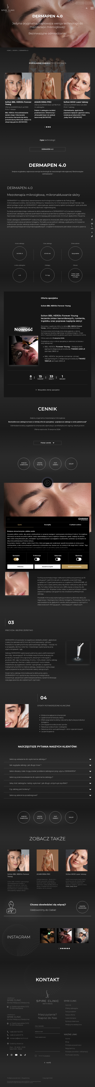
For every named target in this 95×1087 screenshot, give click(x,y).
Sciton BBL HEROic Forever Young (18, 875)
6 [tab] (67, 948)
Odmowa (20, 566)
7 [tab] (69, 948)
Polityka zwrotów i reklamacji (76, 1052)
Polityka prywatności (73, 1045)
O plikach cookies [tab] (75, 524)
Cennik (68, 1005)
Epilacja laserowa (72, 1021)
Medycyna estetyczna (73, 1024)
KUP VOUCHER (80, 3)
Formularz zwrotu (72, 1055)
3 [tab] (48, 127)
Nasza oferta (70, 1015)
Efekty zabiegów (71, 1008)
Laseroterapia (70, 1018)
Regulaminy (70, 1048)
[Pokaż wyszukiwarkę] (86, 8)
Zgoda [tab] (20, 524)
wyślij (48, 1062)
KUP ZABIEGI (89, 3)
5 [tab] (65, 948)
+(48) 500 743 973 (16, 1032)
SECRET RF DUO (71, 102)
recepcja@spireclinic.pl (19, 1038)
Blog (67, 1042)
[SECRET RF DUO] (77, 86)
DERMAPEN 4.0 (47, 149)
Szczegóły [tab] (47, 524)
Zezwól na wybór (47, 566)
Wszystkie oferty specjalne (49, 390)
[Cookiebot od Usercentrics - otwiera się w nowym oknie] (80, 519)
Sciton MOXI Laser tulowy (46, 102)
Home (9, 50)
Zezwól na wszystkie (74, 566)
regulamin (47, 1055)
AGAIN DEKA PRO (13, 102)
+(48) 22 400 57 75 (16, 1035)
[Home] (7, 8)
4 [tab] (50, 127)
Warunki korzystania (24, 1082)
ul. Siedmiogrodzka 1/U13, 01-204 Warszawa (19, 1007)
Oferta (15, 50)
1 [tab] (45, 127)
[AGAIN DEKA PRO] (18, 86)
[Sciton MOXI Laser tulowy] (47, 86)
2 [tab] (46, 127)
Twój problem (70, 1011)
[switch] (37, 559)
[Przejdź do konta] (7, 1055)
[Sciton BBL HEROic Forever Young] (18, 860)
